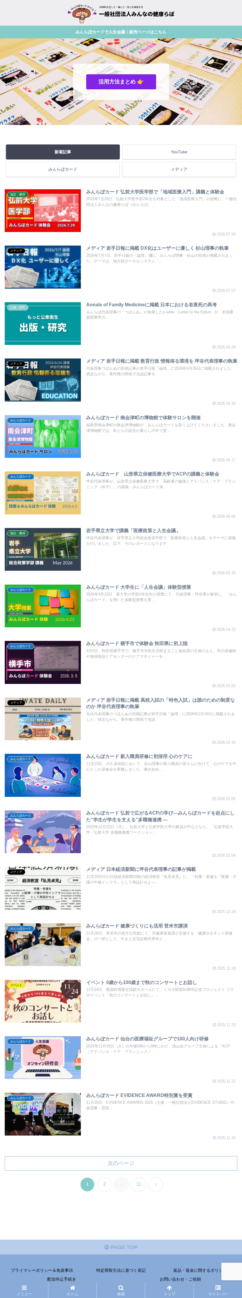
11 (138, 1184)
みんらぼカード (62, 169)
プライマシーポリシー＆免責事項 (42, 1270)
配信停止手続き (61, 1279)
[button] (224, 955)
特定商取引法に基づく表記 (121, 1270)
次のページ (121, 1163)
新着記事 (63, 151)
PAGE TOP (123, 1247)
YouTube (179, 151)
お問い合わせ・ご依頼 (180, 1279)
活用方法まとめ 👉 (121, 82)
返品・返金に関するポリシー (200, 1270)
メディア (179, 169)
